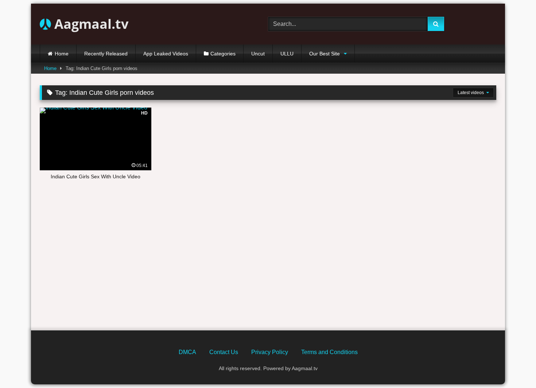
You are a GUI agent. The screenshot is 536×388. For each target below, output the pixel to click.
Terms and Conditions (329, 352)
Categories (223, 54)
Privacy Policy (269, 352)
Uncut (258, 54)
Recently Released (106, 54)
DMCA (187, 352)
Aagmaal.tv (89, 24)
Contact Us (223, 352)
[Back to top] (513, 366)
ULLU (287, 54)
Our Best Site (324, 54)
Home (62, 54)
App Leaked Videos (165, 54)
